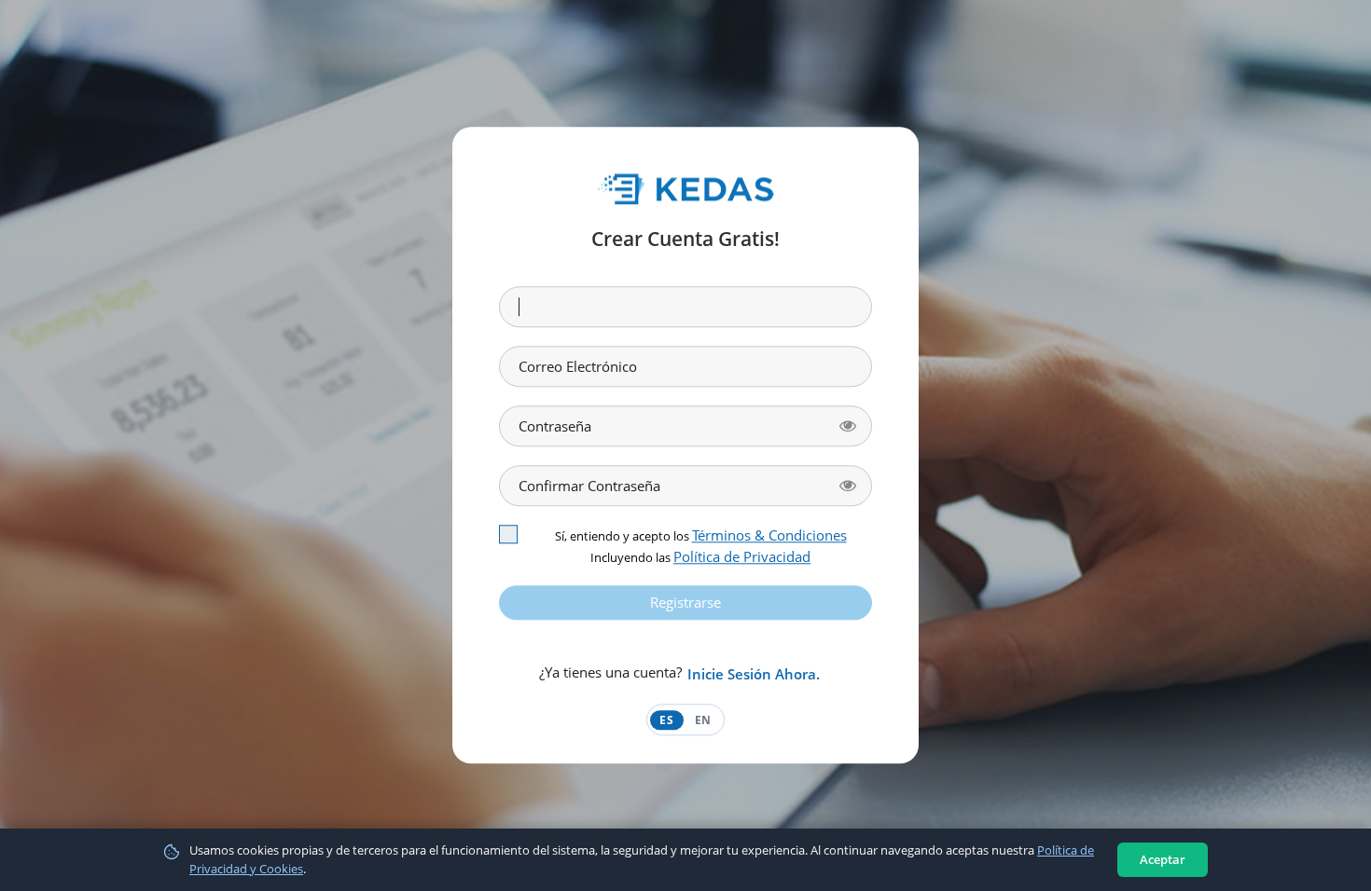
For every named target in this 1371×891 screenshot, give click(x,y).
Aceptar (1162, 859)
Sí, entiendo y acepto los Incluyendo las (701, 546)
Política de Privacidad (741, 556)
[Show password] (847, 425)
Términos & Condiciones (769, 535)
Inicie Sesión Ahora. (753, 674)
